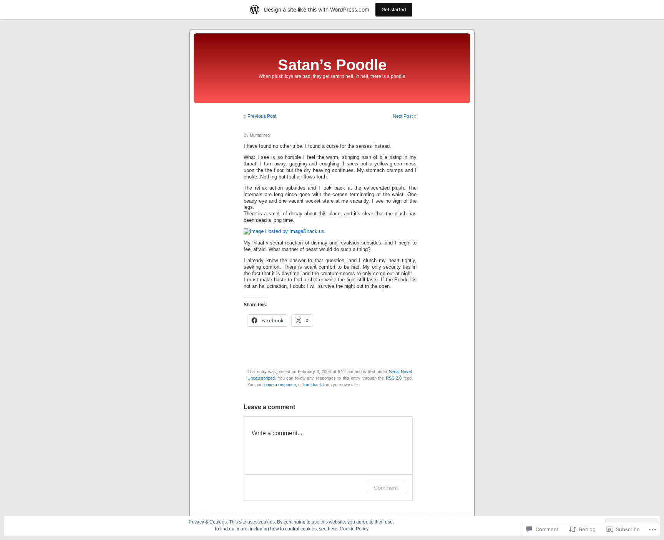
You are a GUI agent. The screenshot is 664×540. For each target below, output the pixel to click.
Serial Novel (400, 371)
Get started (394, 9)
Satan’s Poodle (332, 64)
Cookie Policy (354, 529)
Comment (386, 487)
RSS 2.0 (394, 378)
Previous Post (261, 116)
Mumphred (260, 135)
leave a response (280, 384)
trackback (312, 384)
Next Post (403, 116)
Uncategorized (261, 378)
